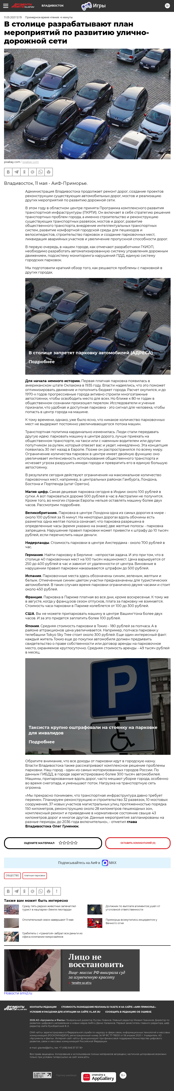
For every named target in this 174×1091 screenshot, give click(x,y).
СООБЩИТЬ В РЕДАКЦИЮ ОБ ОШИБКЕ (128, 1012)
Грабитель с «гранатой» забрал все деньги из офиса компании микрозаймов (52, 935)
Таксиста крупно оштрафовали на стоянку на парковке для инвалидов (93, 730)
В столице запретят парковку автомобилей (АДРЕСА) (91, 352)
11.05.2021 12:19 (13, 17)
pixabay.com (30, 162)
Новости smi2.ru (18, 993)
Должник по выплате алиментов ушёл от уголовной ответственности (133, 908)
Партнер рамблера (66, 1075)
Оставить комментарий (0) (138, 843)
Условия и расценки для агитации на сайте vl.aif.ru (65, 1012)
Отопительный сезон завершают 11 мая (47, 919)
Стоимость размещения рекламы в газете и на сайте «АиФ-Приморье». (108, 1007)
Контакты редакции (43, 1007)
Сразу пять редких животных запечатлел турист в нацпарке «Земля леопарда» (49, 908)
